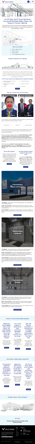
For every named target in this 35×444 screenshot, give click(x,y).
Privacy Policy (5, 441)
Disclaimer (3, 441)
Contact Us (17, 88)
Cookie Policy (9, 441)
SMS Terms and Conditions (29, 442)
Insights (17, 435)
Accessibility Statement (26, 441)
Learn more (6, 347)
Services (17, 432)
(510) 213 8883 (26, 434)
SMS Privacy (31, 441)
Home (17, 429)
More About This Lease (17, 309)
